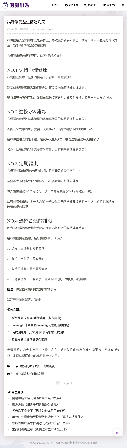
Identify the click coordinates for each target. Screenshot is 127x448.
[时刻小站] (15, 5)
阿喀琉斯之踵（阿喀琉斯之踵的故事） (37, 398)
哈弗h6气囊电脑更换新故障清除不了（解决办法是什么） (49, 417)
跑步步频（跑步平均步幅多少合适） (36, 404)
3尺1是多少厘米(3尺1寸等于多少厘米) (36, 318)
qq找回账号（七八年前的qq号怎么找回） (39, 332)
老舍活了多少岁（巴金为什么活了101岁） (39, 410)
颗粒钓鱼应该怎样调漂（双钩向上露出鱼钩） (42, 423)
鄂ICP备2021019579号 (42, 442)
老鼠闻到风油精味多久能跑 (29, 339)
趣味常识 (111, 5)
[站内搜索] (123, 5)
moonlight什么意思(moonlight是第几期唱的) (40, 325)
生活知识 (92, 5)
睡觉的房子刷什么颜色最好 (38, 366)
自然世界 (73, 5)
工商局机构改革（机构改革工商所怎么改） (40, 429)
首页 (56, 5)
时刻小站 (13, 29)
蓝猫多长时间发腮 (32, 374)
